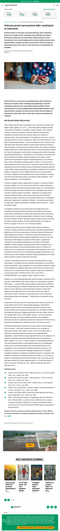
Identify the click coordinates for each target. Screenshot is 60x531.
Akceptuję (50, 527)
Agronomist (6, 22)
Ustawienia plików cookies (25, 527)
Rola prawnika (14, 22)
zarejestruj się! (36, 1)
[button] (2, 5)
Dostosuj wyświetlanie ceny (49, 9)
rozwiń (9, 416)
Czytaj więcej (40, 527)
